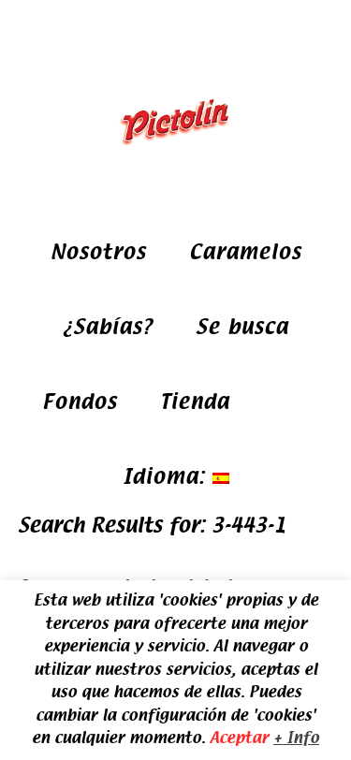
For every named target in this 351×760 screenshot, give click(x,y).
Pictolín (176, 121)
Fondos (79, 402)
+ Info (296, 738)
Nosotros (98, 252)
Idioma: (167, 477)
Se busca (242, 327)
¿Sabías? (108, 327)
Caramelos (245, 252)
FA (272, 402)
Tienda (194, 402)
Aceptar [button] (239, 738)
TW (312, 402)
